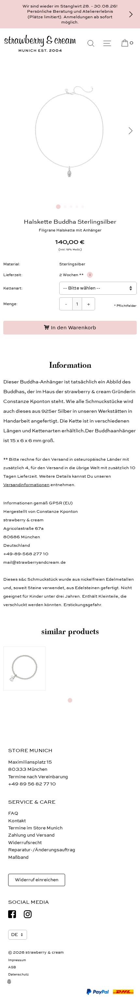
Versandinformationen (26, 484)
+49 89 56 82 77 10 (32, 784)
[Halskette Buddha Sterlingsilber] (70, 196)
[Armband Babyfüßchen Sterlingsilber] (24, 669)
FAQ (13, 813)
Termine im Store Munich (35, 828)
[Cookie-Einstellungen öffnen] (13, 985)
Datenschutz (18, 974)
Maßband (18, 857)
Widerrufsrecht (25, 842)
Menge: (10, 304)
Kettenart (12, 288)
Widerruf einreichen (36, 880)
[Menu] (107, 43)
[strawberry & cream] (40, 43)
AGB (12, 967)
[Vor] (130, 14)
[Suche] (90, 43)
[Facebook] (12, 914)
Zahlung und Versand (31, 835)
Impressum (17, 960)
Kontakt (17, 821)
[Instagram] (28, 914)
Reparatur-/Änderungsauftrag (41, 850)
